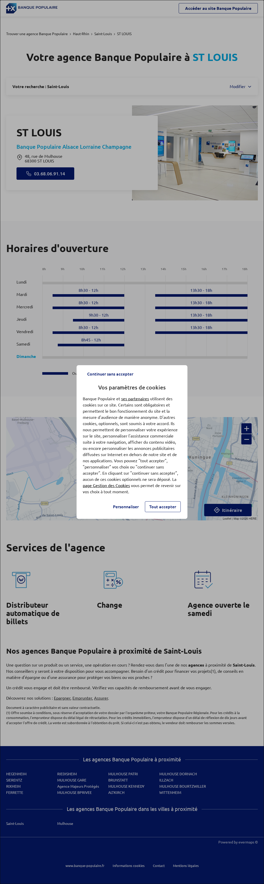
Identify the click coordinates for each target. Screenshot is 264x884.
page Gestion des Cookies (106, 485)
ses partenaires (135, 398)
